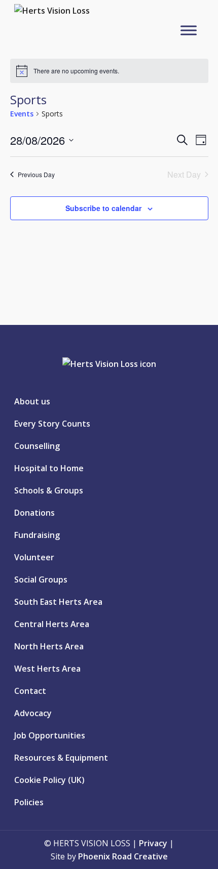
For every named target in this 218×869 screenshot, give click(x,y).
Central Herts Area (51, 624)
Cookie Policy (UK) (49, 779)
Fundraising (37, 535)
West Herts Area (47, 668)
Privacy (153, 843)
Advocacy (33, 713)
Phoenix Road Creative (123, 856)
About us (32, 401)
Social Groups (40, 579)
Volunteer (34, 557)
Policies (29, 802)
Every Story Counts (52, 423)
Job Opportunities (49, 735)
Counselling (37, 445)
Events (21, 113)
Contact (30, 690)
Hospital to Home (49, 468)
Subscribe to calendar (103, 208)
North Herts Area (49, 646)
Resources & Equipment (61, 757)
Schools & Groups (48, 490)
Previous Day (36, 174)
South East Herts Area (58, 601)
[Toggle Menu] (188, 30)
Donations (34, 512)
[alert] (109, 71)
